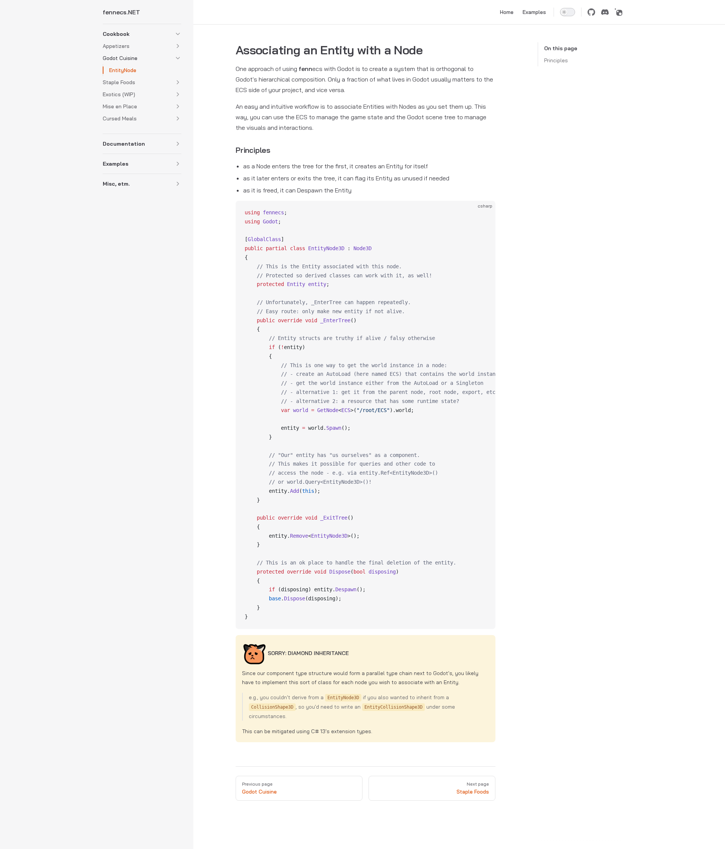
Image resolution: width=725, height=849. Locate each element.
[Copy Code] (483, 212)
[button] (178, 34)
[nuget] (618, 12)
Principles (556, 60)
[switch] (567, 12)
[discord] (605, 12)
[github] (591, 12)
